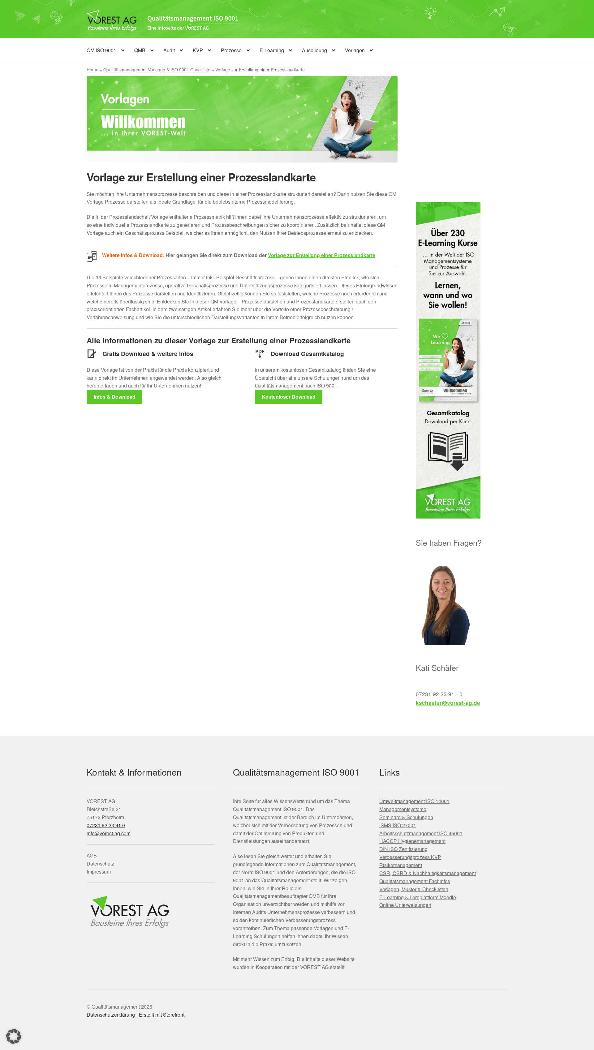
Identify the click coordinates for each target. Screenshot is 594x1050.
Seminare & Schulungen (406, 817)
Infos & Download (115, 396)
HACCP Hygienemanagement (412, 841)
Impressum (99, 871)
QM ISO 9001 (101, 50)
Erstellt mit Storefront (161, 1014)
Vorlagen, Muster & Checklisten (413, 889)
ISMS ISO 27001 (397, 825)
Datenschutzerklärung (111, 1014)
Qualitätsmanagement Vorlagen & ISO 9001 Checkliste (156, 69)
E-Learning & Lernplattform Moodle (417, 897)
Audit (169, 50)
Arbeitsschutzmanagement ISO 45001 (421, 833)
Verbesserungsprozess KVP (410, 857)
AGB (92, 855)
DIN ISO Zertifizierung (403, 849)
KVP (198, 50)
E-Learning (272, 50)
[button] (13, 1036)
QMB (139, 50)
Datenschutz (100, 863)
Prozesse (231, 50)
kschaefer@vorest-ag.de (448, 702)
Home (92, 69)
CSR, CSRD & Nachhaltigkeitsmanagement (427, 873)
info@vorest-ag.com (109, 833)
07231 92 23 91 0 (106, 825)
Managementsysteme (402, 809)
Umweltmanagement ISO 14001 (414, 801)
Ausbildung (314, 50)
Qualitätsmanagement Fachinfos (414, 881)
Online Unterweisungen (405, 904)
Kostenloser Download (289, 396)
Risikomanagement (400, 865)
